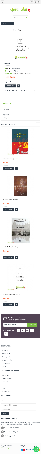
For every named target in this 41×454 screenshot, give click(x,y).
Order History (7, 378)
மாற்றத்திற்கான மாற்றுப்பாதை (10, 159)
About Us (5, 350)
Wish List (5, 382)
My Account (6, 375)
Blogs (4, 366)
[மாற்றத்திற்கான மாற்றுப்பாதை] (20, 142)
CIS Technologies (5, 448)
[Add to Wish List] (16, 168)
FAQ (3, 388)
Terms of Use (6, 354)
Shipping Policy (7, 360)
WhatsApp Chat (9, 436)
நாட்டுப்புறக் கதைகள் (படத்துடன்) (11, 294)
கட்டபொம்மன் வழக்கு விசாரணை (11, 247)
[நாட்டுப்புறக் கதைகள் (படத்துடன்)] (20, 277)
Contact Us (6, 391)
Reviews (6, 109)
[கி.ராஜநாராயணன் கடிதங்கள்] (20, 186)
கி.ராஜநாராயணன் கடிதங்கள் (10, 199)
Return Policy (6, 363)
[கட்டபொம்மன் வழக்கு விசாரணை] (20, 230)
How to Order (6, 385)
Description (7, 103)
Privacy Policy (7, 357)
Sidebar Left (8, 24)
